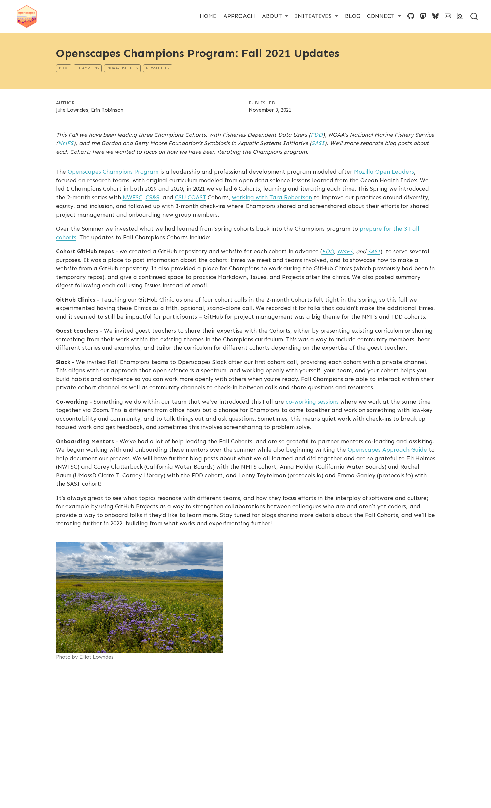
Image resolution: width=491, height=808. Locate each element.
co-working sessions (312, 401)
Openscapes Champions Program (113, 171)
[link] (275, 16)
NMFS (65, 143)
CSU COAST (190, 197)
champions (88, 68)
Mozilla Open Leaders (384, 171)
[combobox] (474, 16)
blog (63, 68)
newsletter (157, 68)
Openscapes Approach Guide (387, 449)
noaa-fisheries (122, 68)
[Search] (474, 16)
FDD (317, 134)
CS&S (152, 197)
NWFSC (132, 197)
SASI (318, 143)
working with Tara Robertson (272, 197)
